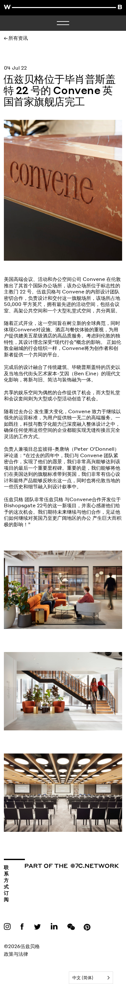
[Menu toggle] (63, 23)
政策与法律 (16, 954)
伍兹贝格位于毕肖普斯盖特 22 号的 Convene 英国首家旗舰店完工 (60, 91)
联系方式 (6, 877)
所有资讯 (18, 38)
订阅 (6, 896)
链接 (9, 926)
